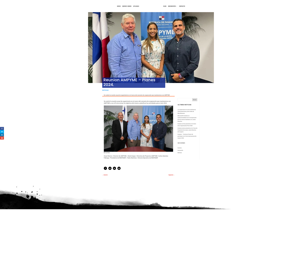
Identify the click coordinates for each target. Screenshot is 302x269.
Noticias (105, 90)
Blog (164, 6)
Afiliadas (136, 6)
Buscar (194, 99)
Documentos (172, 6)
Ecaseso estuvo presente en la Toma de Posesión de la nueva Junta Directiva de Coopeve (187, 130)
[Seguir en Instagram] (158, 252)
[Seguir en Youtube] (161, 252)
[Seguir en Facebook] (154, 252)
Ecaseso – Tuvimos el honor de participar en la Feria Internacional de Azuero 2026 (187, 136)
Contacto (182, 6)
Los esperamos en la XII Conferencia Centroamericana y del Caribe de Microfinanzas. (187, 111)
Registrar (135, 244)
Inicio (119, 6)
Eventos (180, 148)
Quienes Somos (126, 6)
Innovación (180, 150)
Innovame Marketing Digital (153, 262)
